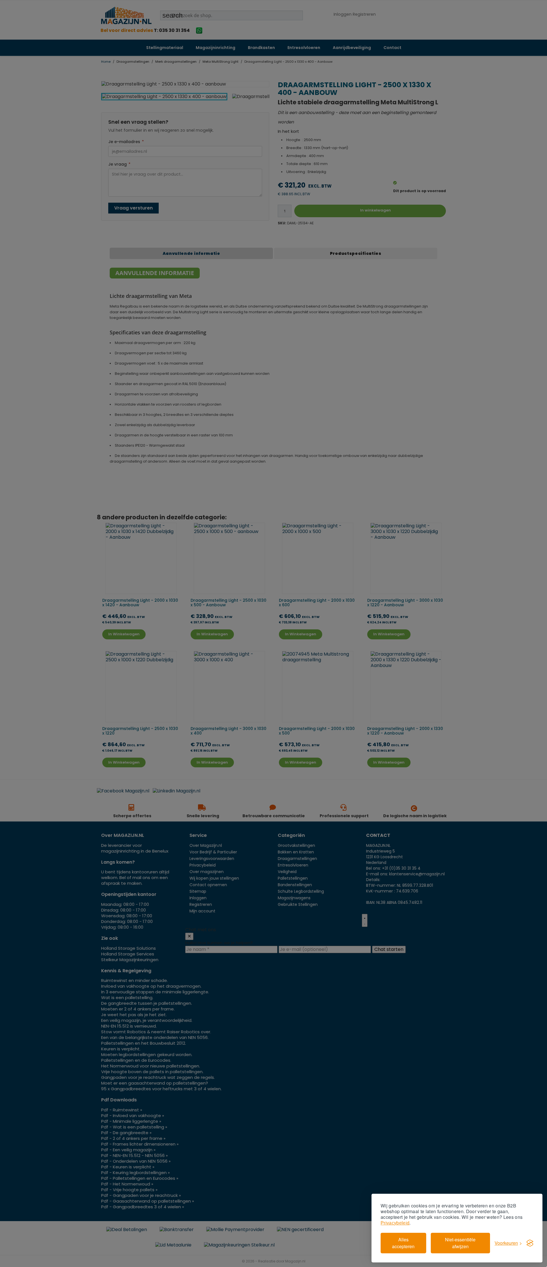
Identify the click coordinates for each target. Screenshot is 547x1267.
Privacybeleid (395, 1223)
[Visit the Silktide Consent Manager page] (529, 1243)
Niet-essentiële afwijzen (460, 1243)
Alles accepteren (403, 1243)
